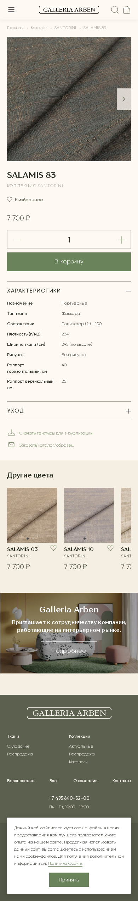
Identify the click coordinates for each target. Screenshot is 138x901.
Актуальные (81, 746)
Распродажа (20, 754)
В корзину (69, 262)
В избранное (29, 199)
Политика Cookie (65, 864)
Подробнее (69, 651)
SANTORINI (50, 186)
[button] (124, 99)
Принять (69, 880)
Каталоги (78, 762)
